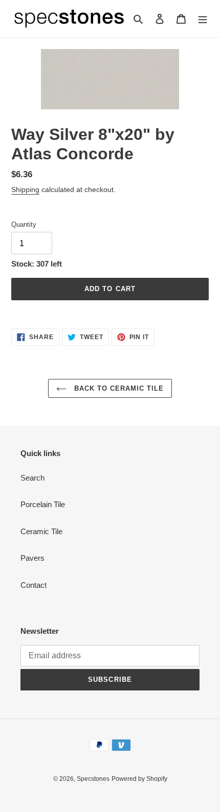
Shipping (25, 189)
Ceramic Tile (41, 531)
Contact (33, 585)
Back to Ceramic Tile (118, 388)
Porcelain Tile (42, 504)
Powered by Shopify (139, 778)
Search (32, 477)
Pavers (32, 558)
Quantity (23, 224)
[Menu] (202, 19)
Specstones (93, 778)
